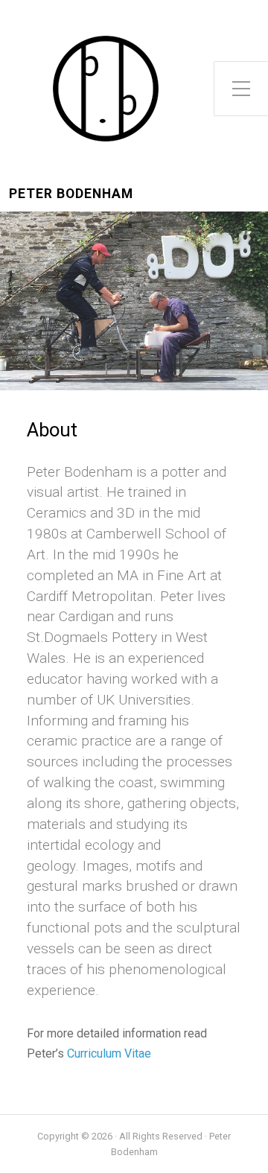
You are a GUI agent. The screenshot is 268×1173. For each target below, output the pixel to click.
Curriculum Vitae (109, 1053)
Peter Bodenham (71, 194)
